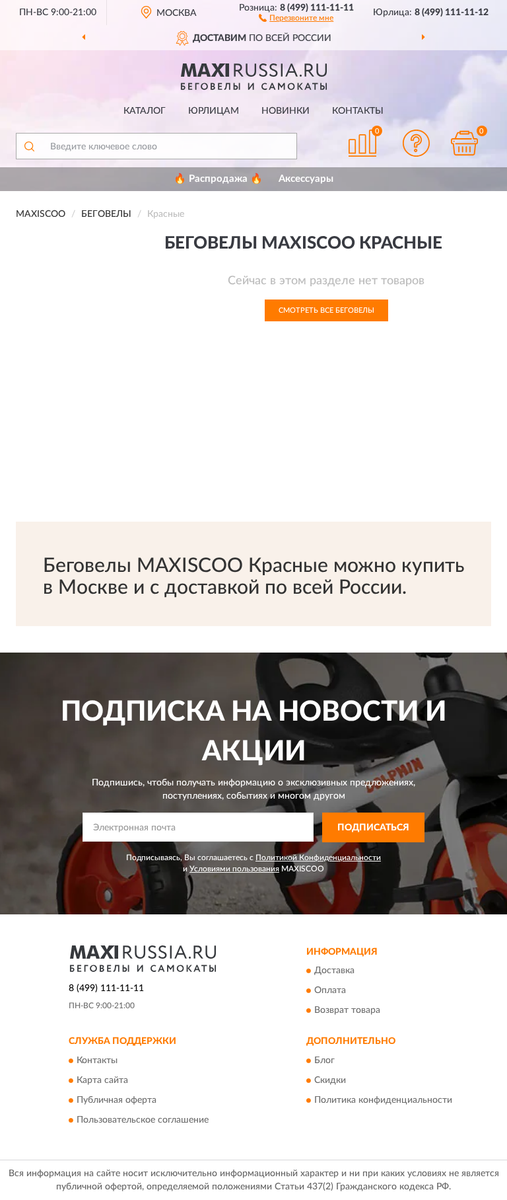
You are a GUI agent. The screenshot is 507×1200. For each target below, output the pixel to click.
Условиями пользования (234, 869)
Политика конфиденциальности (383, 1100)
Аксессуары (306, 179)
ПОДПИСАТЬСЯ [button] (373, 827)
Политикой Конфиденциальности (318, 857)
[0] (464, 143)
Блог (324, 1060)
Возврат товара (347, 1011)
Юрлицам (213, 111)
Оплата (330, 991)
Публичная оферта (116, 1100)
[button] (296, 17)
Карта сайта (102, 1080)
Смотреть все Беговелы (326, 310)
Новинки (285, 111)
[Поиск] (29, 146)
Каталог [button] (144, 111)
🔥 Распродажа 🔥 (218, 179)
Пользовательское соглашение (143, 1120)
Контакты (358, 111)
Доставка (334, 971)
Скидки (330, 1080)
